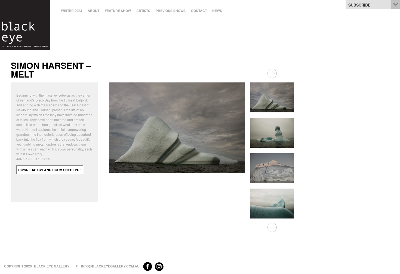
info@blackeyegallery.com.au (110, 266)
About (93, 10)
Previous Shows (171, 10)
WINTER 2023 (71, 10)
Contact (199, 10)
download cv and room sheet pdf (49, 169)
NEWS (217, 10)
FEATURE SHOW (118, 10)
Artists (143, 10)
